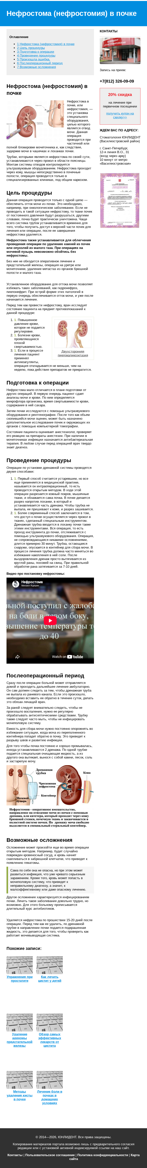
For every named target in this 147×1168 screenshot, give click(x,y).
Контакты (15, 1155)
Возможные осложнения (36, 67)
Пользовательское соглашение (50, 1155)
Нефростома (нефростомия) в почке (45, 44)
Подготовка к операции (35, 52)
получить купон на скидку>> (120, 115)
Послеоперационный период (40, 63)
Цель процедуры (31, 48)
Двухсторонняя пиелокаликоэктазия (73, 353)
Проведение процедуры (36, 55)
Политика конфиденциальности (102, 1155)
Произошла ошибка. (33, 59)
